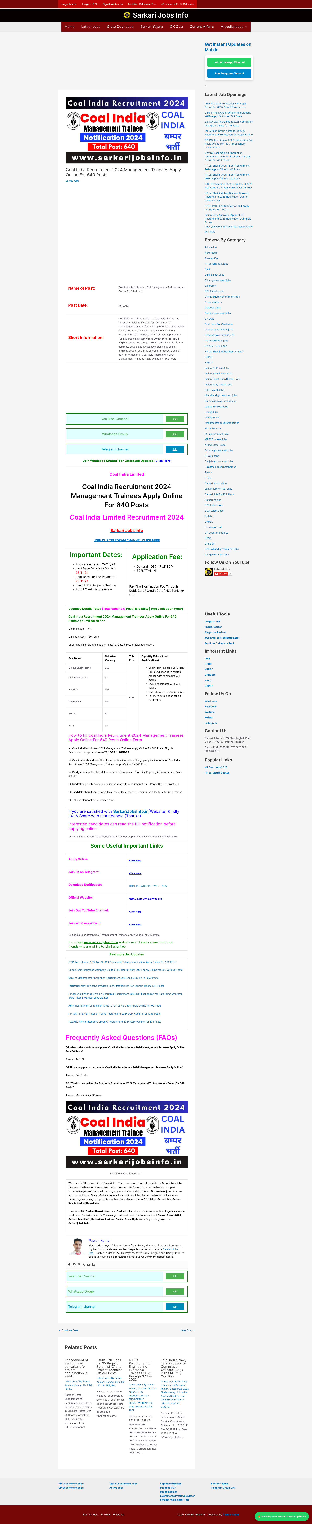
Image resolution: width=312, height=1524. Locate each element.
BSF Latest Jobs (214, 291)
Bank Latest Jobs (214, 274)
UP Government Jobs (71, 1487)
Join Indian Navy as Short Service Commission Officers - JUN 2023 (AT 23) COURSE (174, 1399)
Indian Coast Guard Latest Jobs (222, 379)
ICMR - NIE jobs (106, 1385)
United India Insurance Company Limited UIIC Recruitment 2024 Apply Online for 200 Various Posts (125, 969)
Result (208, 472)
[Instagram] (79, 1265)
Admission (211, 247)
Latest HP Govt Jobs (216, 406)
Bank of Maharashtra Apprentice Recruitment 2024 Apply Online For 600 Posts (113, 977)
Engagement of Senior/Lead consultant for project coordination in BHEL (76, 1368)
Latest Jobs (90, 27)
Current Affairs (202, 27)
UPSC (208, 538)
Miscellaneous (232, 27)
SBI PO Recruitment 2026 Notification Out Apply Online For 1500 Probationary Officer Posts (229, 144)
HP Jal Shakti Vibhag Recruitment (224, 351)
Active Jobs (116, 1487)
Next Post (188, 1330)
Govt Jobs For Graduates (219, 324)
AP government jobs (216, 263)
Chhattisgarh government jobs (222, 296)
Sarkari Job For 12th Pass (219, 494)
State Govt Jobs (120, 27)
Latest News (212, 417)
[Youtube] (88, 1265)
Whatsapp (211, 701)
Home (69, 27)
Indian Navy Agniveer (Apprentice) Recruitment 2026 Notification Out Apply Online (228, 219)
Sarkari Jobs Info (160, 15)
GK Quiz (176, 27)
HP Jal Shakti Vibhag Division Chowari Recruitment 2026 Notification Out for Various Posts (227, 197)
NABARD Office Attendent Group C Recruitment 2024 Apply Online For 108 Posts (114, 1021)
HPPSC (209, 357)
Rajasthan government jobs (220, 466)
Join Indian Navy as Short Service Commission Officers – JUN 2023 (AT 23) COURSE (173, 1368)
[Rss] (93, 1265)
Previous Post (68, 1330)
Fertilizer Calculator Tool (142, 4)
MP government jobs (217, 433)
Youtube (210, 712)
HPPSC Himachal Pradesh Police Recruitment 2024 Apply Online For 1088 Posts (114, 1013)
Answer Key (211, 258)
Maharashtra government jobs (222, 422)
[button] (245, 27)
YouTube (106, 1514)
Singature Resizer (215, 632)
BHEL (69, 1388)
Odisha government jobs (219, 450)
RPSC (208, 477)
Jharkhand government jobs (221, 395)
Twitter (209, 717)
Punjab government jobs (219, 461)
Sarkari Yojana (151, 27)
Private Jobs (212, 455)
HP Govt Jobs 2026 (216, 346)
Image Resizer (69, 4)
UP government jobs (216, 532)
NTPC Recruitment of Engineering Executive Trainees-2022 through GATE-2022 (140, 1370)
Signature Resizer (113, 4)
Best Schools (90, 1514)
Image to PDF (90, 4)
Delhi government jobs (218, 313)
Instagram (211, 723)
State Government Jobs (123, 1483)
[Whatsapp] (74, 1265)
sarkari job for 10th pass (218, 488)
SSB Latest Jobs (214, 505)
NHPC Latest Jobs (215, 444)
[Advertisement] (126, 65)
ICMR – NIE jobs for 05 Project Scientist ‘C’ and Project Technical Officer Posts (110, 1366)
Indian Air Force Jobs (217, 368)
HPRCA (209, 362)
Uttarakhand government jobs (222, 549)
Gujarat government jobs (219, 329)
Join (175, 419)
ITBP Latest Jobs (214, 390)
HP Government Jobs (71, 1483)
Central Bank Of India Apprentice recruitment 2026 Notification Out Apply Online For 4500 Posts (227, 156)
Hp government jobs (216, 340)
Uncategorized (213, 527)
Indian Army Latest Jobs (218, 373)
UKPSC (209, 521)
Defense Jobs (213, 307)
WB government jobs (217, 554)
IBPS (207, 658)
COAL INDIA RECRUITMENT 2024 (148, 886)
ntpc (132, 1391)
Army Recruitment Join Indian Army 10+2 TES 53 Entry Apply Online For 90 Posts (114, 1005)
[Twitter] (83, 1265)
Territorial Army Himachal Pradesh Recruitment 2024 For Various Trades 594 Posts (116, 985)
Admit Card (211, 252)
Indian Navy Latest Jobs (218, 384)
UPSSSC (210, 543)
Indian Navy (168, 1392)
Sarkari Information (216, 483)
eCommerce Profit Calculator (178, 4)
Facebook (211, 706)
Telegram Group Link (223, 1487)
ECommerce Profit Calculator (177, 1495)
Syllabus (209, 516)
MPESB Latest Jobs (216, 439)
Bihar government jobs (218, 280)
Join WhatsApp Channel (229, 62)
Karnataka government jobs (220, 400)
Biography (210, 285)
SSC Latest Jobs (214, 510)
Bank (207, 269)
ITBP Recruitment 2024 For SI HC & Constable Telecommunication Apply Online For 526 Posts (122, 962)
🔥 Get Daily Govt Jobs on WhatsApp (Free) (281, 1516)
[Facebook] (69, 1265)
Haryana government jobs (219, 335)
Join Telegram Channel (229, 73)
